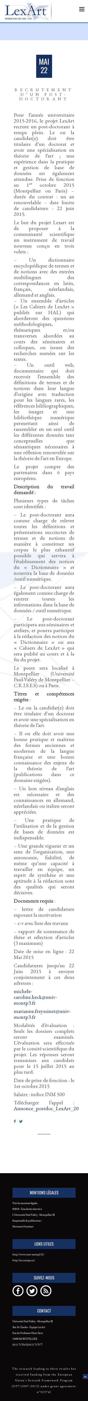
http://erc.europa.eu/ (23, 1260)
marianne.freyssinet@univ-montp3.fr (42, 1014)
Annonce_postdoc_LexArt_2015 (49, 1108)
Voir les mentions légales (24, 1203)
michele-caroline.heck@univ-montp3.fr (35, 997)
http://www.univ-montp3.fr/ (28, 1254)
